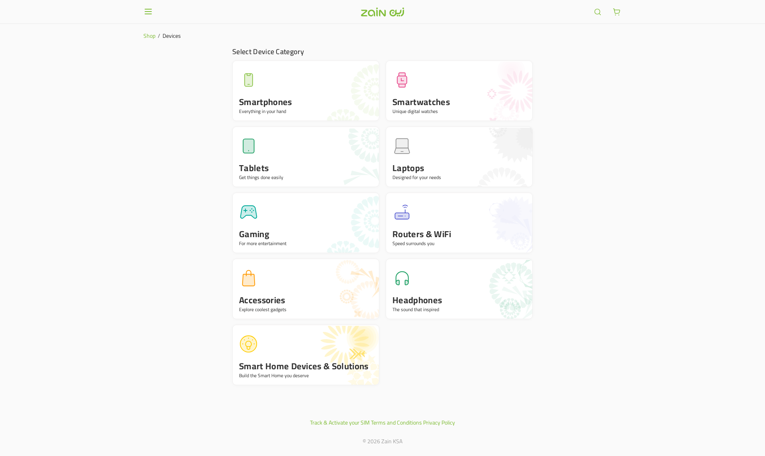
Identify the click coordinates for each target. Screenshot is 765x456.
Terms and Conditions (396, 422)
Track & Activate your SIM (340, 422)
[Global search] (597, 12)
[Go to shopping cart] (617, 12)
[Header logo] (382, 12)
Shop (149, 36)
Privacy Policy (439, 422)
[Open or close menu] (148, 12)
